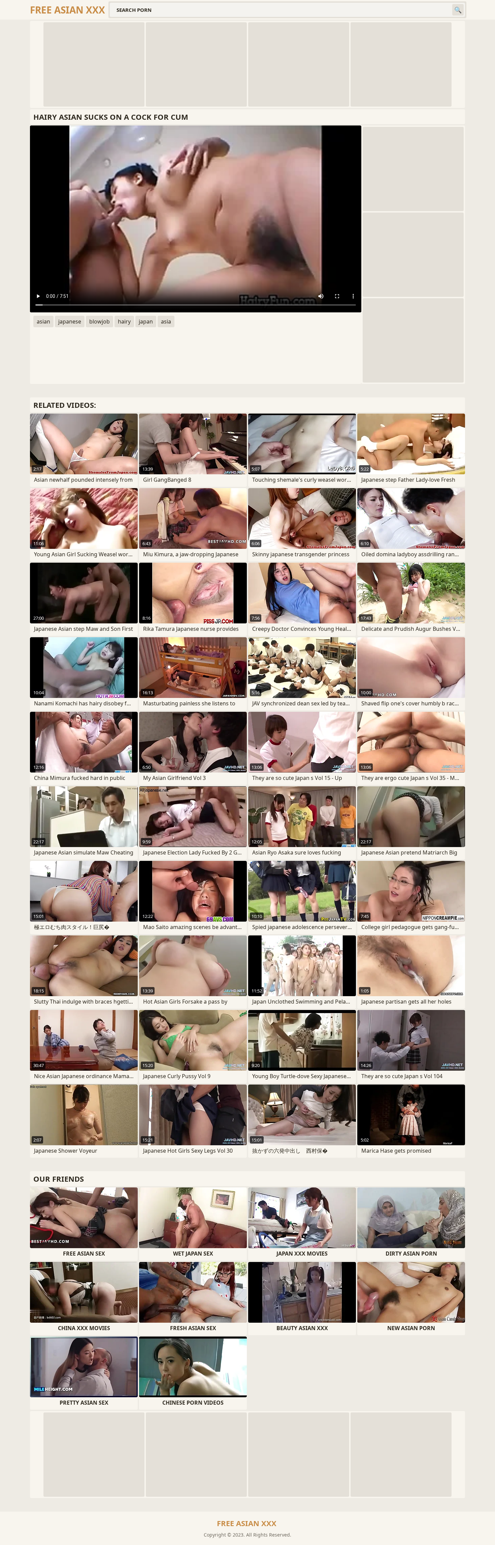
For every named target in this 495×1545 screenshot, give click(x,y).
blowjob (99, 321)
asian (43, 321)
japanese (69, 321)
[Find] (458, 10)
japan (146, 321)
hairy (124, 321)
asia (166, 321)
